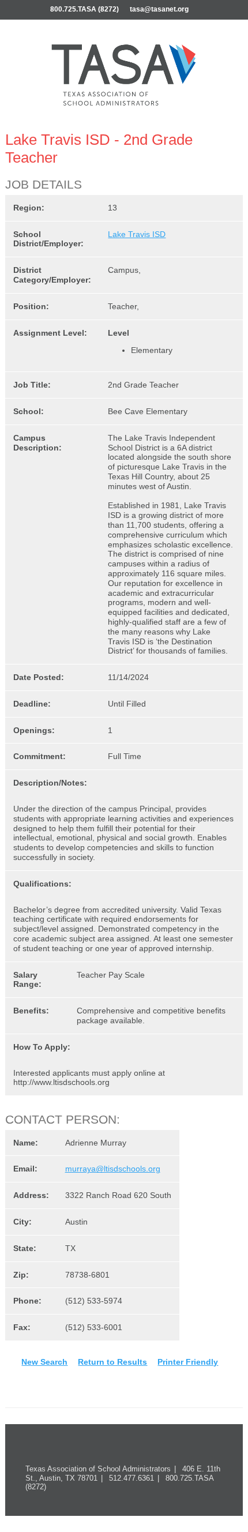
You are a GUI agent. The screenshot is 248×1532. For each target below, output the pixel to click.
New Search (44, 1361)
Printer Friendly (187, 1361)
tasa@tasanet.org (159, 9)
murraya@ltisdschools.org (112, 1168)
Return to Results (112, 1361)
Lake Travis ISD (137, 234)
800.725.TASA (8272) (84, 9)
